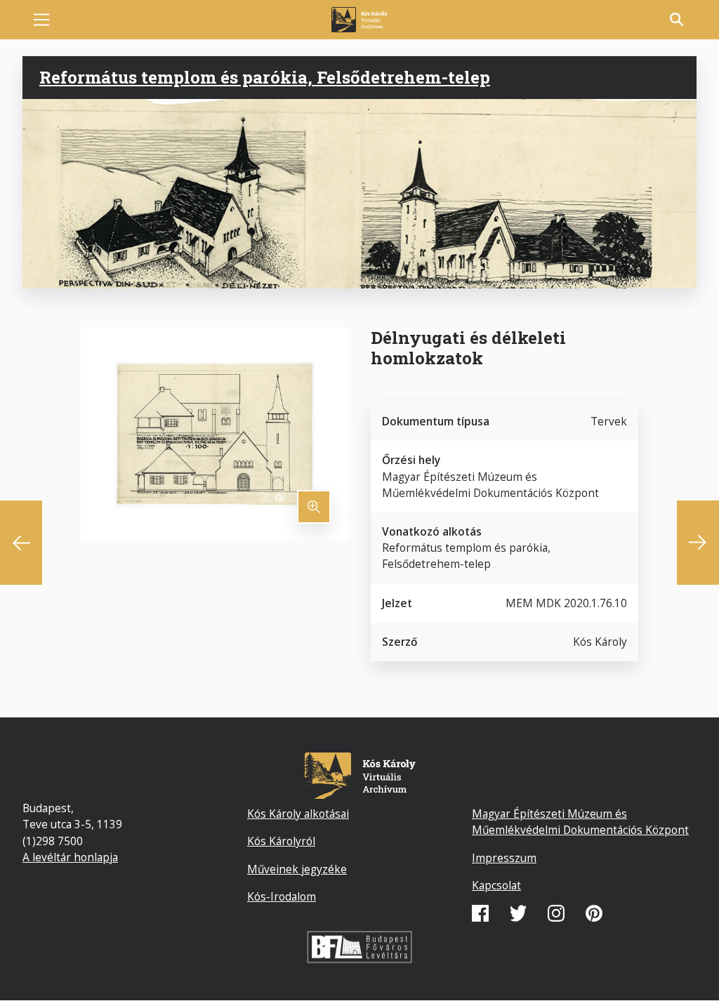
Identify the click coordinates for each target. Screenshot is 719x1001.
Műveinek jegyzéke (297, 869)
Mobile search (677, 20)
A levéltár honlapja (70, 857)
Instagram (556, 913)
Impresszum (504, 858)
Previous (21, 542)
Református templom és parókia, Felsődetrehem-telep (264, 77)
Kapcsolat (496, 885)
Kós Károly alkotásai (298, 813)
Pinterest (594, 913)
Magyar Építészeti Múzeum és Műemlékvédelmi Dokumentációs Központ (580, 821)
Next (698, 542)
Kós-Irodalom (281, 896)
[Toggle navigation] (41, 19)
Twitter (518, 913)
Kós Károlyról (281, 841)
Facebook (480, 913)
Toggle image (314, 507)
